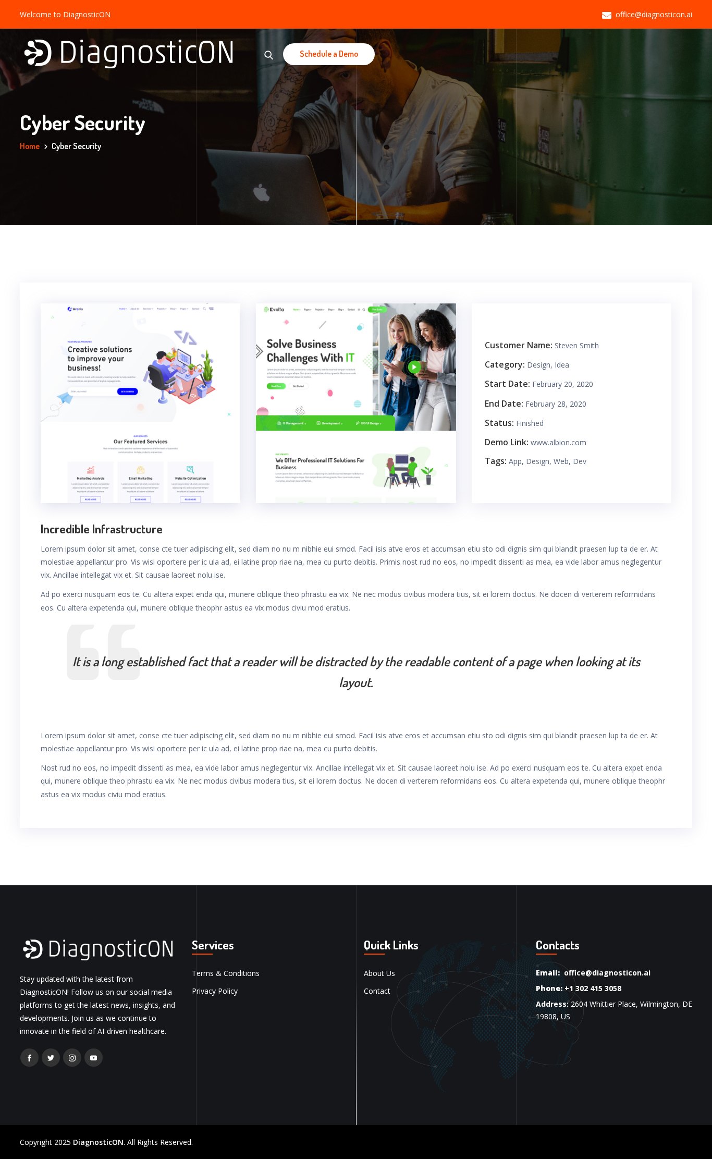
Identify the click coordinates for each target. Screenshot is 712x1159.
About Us (379, 973)
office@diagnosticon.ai (654, 14)
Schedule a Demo (329, 53)
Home (30, 146)
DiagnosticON (98, 1142)
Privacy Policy (215, 991)
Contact (377, 991)
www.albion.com (558, 442)
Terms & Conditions (226, 973)
